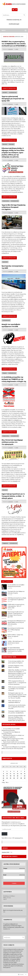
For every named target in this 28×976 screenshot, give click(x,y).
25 (10, 778)
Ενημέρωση (5, 543)
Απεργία (5, 373)
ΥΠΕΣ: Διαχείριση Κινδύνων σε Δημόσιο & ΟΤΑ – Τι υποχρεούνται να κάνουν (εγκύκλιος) (17, 682)
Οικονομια (11, 144)
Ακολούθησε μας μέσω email (14, 818)
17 (7, 776)
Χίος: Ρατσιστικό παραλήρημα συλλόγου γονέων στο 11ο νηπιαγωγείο (12, 442)
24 (7, 778)
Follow (4, 834)
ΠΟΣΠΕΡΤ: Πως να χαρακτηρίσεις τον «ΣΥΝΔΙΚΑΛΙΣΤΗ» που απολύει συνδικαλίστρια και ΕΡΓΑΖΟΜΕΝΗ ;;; (14, 44)
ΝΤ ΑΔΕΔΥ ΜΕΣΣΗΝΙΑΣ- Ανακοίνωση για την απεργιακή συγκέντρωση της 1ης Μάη (16, 649)
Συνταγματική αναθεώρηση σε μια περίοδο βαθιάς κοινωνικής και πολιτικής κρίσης (16, 622)
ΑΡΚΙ (17, 49)
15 (24, 773)
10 (7, 773)
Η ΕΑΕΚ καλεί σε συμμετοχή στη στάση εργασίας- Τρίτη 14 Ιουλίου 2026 (16, 606)
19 (14, 776)
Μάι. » (7, 782)
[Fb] (13, 9)
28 (21, 778)
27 (17, 778)
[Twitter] (16, 9)
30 (3, 780)
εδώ (4, 912)
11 (10, 773)
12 (14, 773)
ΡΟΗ (3, 581)
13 (17, 773)
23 (3, 778)
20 (17, 776)
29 (24, 778)
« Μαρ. (3, 782)
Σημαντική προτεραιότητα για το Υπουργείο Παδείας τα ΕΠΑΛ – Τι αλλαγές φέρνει (13, 496)
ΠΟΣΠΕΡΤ (5, 92)
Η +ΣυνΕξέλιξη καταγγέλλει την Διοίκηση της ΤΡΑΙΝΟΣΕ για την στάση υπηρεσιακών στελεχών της (14, 379)
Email (14, 875)
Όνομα (14, 868)
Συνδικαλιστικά (12, 92)
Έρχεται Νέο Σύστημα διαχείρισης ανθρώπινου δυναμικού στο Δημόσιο (14, 207)
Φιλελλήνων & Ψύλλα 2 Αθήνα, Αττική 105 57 (9, 897)
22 (24, 776)
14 (21, 773)
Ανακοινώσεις (6, 201)
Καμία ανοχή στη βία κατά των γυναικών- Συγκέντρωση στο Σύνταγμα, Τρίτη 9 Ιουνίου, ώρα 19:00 (13, 743)
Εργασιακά (5, 262)
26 (14, 778)
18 (10, 776)
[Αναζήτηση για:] (14, 15)
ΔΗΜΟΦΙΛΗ (9, 581)
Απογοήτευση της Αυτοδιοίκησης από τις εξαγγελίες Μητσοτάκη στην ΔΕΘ (16, 706)
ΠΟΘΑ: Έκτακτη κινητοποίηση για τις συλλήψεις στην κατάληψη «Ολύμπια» (17, 688)
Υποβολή (14, 883)
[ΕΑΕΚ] (14, 5)
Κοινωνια (5, 144)
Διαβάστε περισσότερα (9, 88)
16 (3, 776)
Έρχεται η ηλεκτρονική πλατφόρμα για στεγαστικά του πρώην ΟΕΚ (13, 99)
